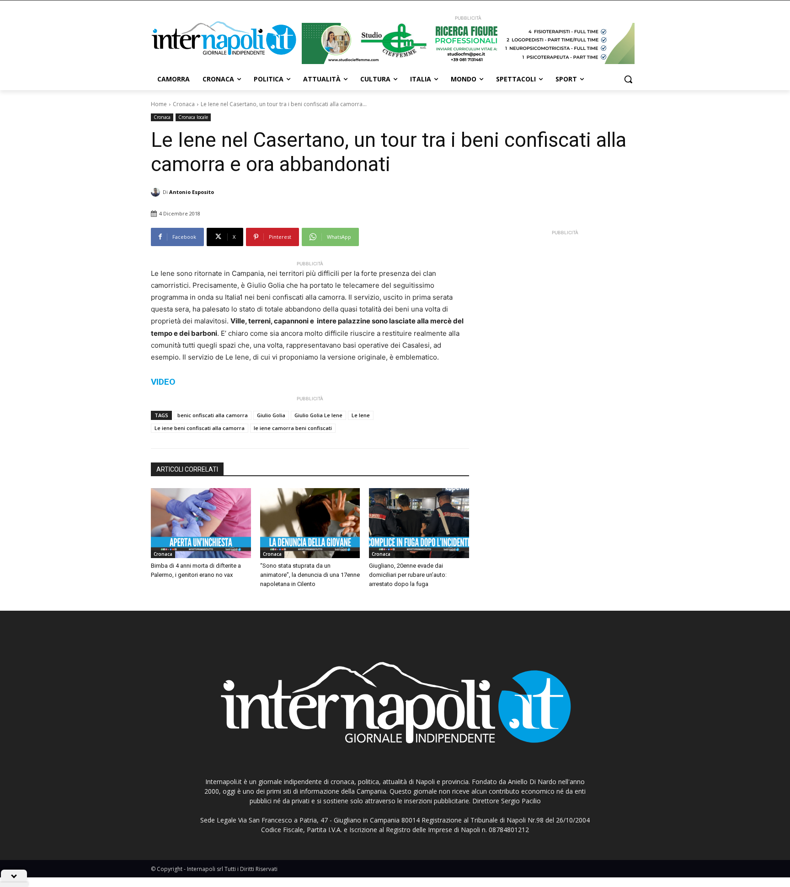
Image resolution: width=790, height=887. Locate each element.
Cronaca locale (193, 117)
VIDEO (163, 381)
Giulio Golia (271, 415)
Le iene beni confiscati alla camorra (200, 428)
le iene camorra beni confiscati (293, 428)
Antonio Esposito (191, 191)
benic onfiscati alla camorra (212, 415)
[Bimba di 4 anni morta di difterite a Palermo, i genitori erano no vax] (201, 523)
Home (159, 104)
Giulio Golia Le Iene (318, 415)
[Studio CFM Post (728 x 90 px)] (468, 43)
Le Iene (361, 415)
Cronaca (184, 104)
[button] (628, 79)
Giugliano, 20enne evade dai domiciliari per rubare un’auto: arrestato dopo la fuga (408, 574)
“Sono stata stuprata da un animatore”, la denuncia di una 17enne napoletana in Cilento (310, 574)
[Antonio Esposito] (157, 192)
